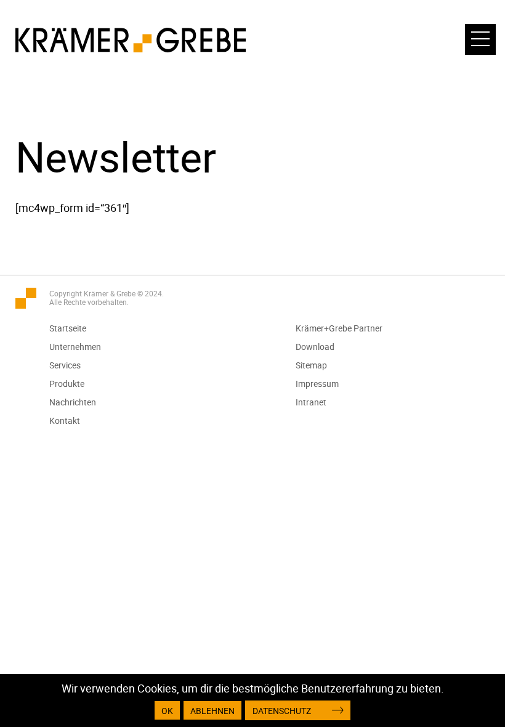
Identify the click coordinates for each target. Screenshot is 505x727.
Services (65, 365)
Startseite (67, 328)
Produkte (66, 383)
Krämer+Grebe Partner (339, 328)
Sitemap (311, 365)
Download (315, 346)
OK (167, 711)
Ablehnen (212, 711)
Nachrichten (72, 402)
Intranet (311, 402)
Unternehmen (75, 346)
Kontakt (64, 420)
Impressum (317, 383)
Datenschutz (281, 711)
